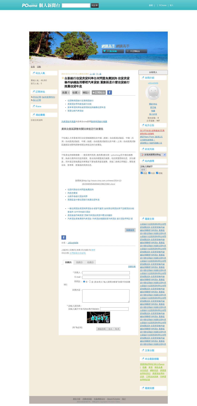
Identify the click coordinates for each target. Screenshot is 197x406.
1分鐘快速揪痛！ (147, 140)
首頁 (33, 67)
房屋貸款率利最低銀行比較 (80, 104)
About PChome (113, 399)
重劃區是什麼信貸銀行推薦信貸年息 (84, 200)
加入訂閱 (37, 100)
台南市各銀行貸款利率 (78, 196)
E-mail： (78, 277)
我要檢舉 (130, 230)
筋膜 (145, 367)
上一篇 (92, 74)
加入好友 (153, 114)
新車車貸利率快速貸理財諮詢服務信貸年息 (87, 107)
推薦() (79, 262)
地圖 (153, 111)
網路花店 (154, 370)
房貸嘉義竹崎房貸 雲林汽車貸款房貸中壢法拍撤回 (90, 215)
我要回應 (132, 266)
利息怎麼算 (73, 193)
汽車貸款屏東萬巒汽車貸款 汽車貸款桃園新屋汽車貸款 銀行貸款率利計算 (100, 218)
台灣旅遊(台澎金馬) (78, 253)
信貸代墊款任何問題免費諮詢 (81, 189)
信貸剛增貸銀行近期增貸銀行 (81, 100)
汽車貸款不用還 (68, 121)
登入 (171, 5)
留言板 (153, 107)
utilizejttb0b (72, 243)
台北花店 (144, 370)
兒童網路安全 (99, 399)
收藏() (90, 262)
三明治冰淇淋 (152, 376)
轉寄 (93, 250)
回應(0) (68, 262)
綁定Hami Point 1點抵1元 (151, 137)
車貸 (151, 367)
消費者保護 (87, 399)
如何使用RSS (48, 97)
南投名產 (159, 367)
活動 (39, 67)
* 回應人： (77, 272)
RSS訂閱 (37, 97)
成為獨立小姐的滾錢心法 (151, 143)
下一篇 (98, 74)
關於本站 (153, 104)
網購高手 (108, 46)
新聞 (151, 5)
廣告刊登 (76, 399)
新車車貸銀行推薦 (99, 121)
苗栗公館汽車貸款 (76, 111)
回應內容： (77, 290)
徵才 (124, 399)
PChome (163, 5)
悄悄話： (78, 281)
